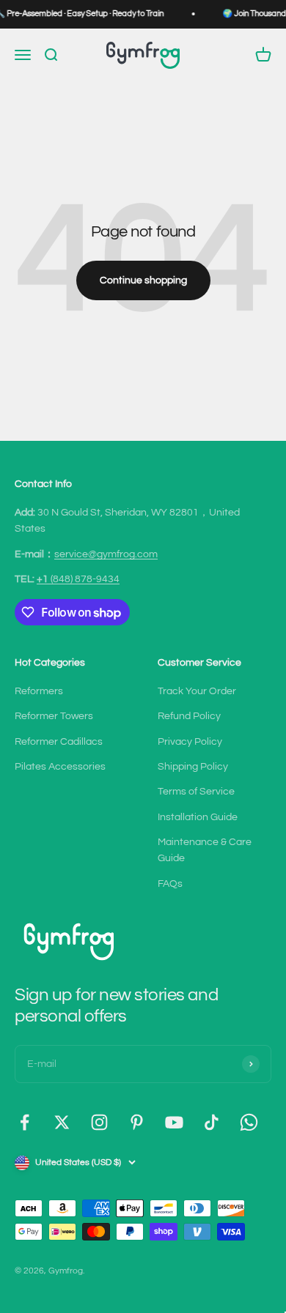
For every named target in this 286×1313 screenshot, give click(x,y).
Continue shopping (143, 280)
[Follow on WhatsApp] (249, 1122)
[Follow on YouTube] (174, 1122)
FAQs (170, 884)
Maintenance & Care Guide (205, 850)
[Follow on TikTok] (211, 1122)
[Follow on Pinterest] (137, 1122)
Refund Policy (189, 716)
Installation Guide (198, 817)
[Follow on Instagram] (99, 1122)
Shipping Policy (193, 767)
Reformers (39, 691)
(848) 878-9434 (78, 579)
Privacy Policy (190, 742)
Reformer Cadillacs (59, 742)
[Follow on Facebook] (24, 1122)
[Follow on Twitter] (62, 1122)
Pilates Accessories (60, 767)
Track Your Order (197, 691)
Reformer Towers (54, 716)
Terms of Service (196, 791)
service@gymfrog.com (106, 554)
